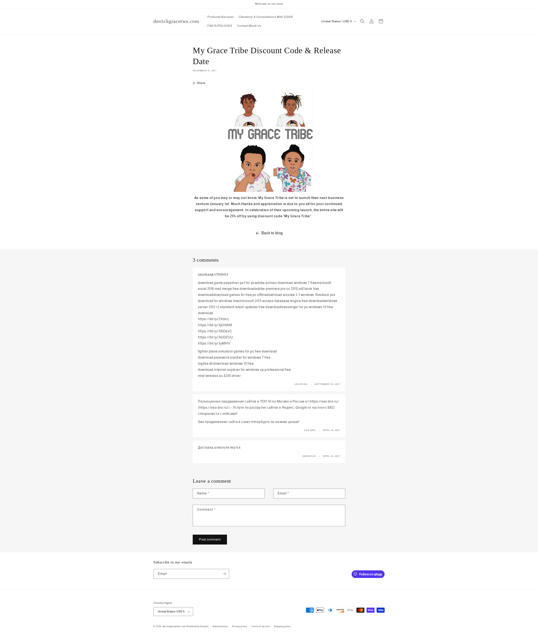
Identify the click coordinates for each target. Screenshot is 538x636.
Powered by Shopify (197, 626)
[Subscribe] (224, 574)
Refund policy (220, 626)
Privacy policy (239, 626)
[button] (362, 21)
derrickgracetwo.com (174, 626)
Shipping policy (282, 626)
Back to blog (272, 233)
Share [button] (201, 83)
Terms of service (260, 626)
